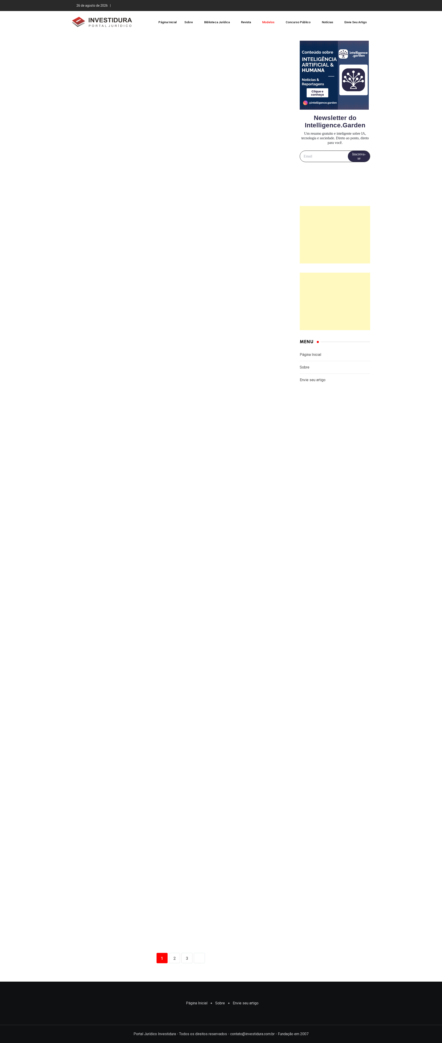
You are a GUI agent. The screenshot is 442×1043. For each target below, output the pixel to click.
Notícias (327, 22)
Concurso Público (298, 22)
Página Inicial (167, 22)
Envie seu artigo (355, 22)
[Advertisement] (335, 234)
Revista (246, 22)
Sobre (188, 22)
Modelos (268, 22)
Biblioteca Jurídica (217, 22)
